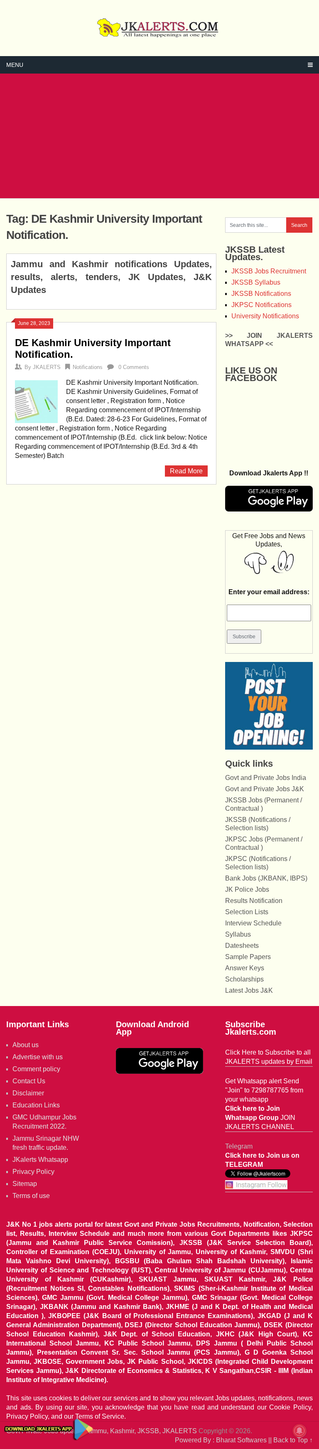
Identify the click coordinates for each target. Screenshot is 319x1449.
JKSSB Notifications (261, 293)
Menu (14, 65)
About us (25, 1044)
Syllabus (238, 934)
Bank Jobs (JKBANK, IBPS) (266, 878)
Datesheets (242, 945)
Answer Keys (244, 968)
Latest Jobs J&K (249, 990)
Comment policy (36, 1069)
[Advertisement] (159, 136)
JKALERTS (47, 367)
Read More (186, 471)
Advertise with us (37, 1056)
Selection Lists (246, 911)
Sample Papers (248, 956)
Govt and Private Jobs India (265, 777)
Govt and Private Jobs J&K (264, 788)
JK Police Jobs (247, 889)
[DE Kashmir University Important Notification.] (36, 400)
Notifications (88, 367)
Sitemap (24, 1183)
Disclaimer (28, 1093)
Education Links (36, 1105)
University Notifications (265, 316)
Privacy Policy (33, 1171)
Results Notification (253, 900)
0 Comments (133, 367)
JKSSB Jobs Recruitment (268, 271)
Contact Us (28, 1081)
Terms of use (31, 1195)
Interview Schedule (253, 923)
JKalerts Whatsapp (40, 1159)
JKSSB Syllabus (255, 282)
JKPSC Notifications (261, 304)
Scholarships (244, 979)
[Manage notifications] (299, 1430)
